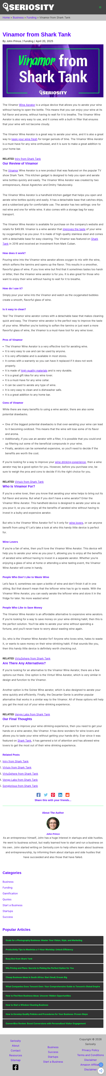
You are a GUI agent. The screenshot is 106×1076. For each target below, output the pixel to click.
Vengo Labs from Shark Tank (32, 714)
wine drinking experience (70, 462)
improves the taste (74, 229)
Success (8, 916)
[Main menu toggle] (100, 7)
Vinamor (13, 170)
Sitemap (16, 1060)
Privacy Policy (90, 1050)
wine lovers (76, 522)
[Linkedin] (60, 795)
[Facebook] (38, 795)
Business (8, 881)
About (15, 1045)
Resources (15, 1055)
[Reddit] (67, 795)
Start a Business (12, 905)
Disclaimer (90, 1059)
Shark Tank (24, 740)
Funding (28, 41)
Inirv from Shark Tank (28, 158)
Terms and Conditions (90, 1055)
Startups (8, 911)
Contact (15, 1050)
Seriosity (15, 1040)
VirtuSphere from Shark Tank (32, 658)
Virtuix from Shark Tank (29, 481)
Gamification (10, 893)
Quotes (7, 899)
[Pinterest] (53, 795)
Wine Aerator (27, 104)
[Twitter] (46, 795)
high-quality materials (34, 370)
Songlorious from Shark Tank (20, 785)
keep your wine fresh (24, 139)
